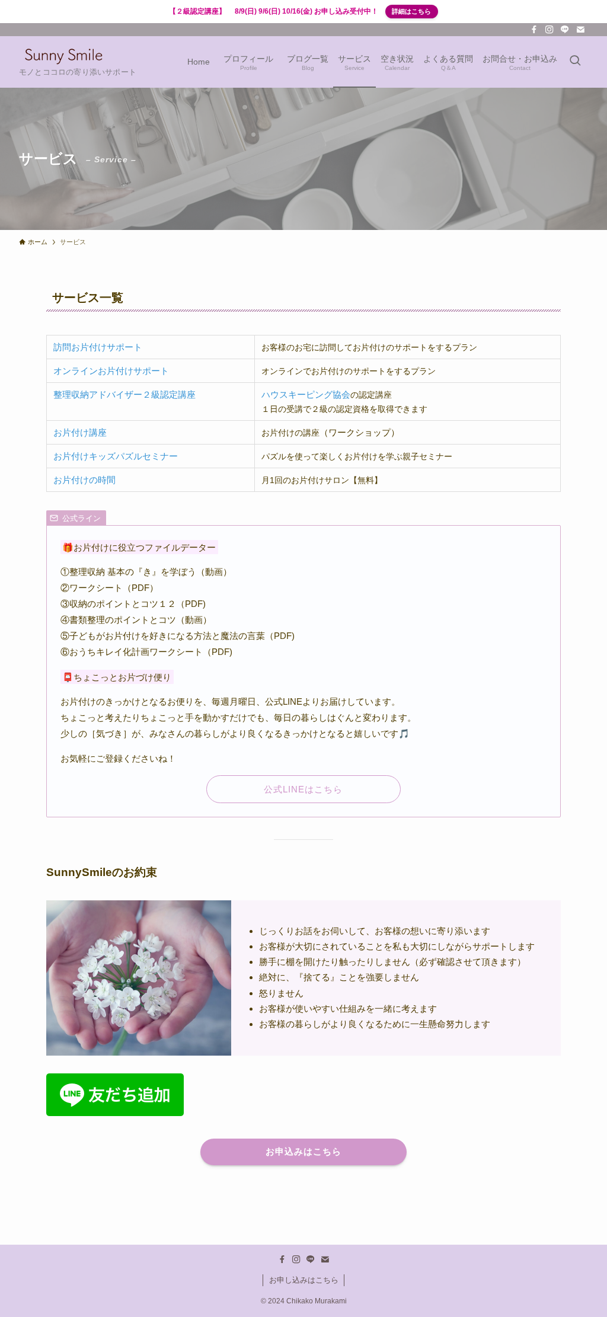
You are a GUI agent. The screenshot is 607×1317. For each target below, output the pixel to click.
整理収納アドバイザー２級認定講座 (124, 394)
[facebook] (534, 29)
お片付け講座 (80, 432)
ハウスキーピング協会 (305, 394)
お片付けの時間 (84, 480)
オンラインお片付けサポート (111, 371)
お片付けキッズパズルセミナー (115, 456)
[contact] (580, 29)
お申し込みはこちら (303, 1280)
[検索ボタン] (575, 62)
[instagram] (549, 29)
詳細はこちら (411, 11)
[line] (565, 29)
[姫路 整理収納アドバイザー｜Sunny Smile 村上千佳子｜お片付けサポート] (63, 56)
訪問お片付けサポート (97, 347)
